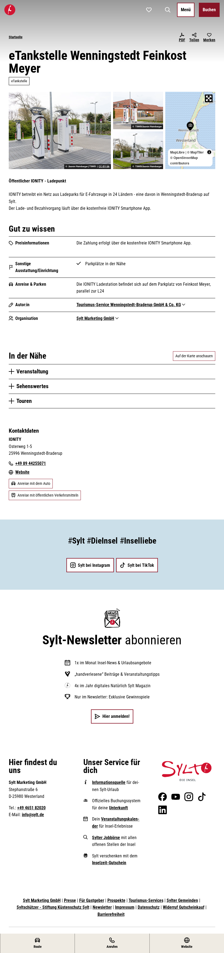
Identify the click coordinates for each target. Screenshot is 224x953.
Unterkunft (118, 807)
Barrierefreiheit (111, 914)
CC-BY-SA (104, 167)
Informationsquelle (108, 782)
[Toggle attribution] (209, 152)
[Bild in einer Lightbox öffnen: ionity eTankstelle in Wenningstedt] (138, 110)
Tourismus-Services (146, 900)
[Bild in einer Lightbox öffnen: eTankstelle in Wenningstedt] (138, 150)
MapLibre (177, 152)
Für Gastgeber (91, 900)
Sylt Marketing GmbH (42, 900)
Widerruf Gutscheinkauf (183, 907)
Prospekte (116, 900)
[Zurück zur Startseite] (9, 9)
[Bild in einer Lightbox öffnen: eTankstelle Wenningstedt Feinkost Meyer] (60, 130)
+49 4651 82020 (31, 807)
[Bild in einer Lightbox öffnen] (186, 771)
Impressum (124, 907)
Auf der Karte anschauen (194, 356)
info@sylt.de (33, 814)
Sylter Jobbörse (106, 837)
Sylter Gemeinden (182, 900)
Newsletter (102, 907)
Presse (70, 900)
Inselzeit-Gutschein (109, 862)
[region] (190, 130)
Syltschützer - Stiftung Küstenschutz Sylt (53, 907)
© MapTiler (195, 152)
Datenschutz (149, 907)
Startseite (15, 37)
